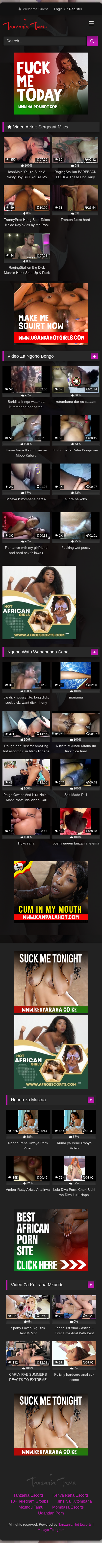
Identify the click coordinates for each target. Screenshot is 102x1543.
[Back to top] (86, 1528)
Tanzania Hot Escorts (75, 1524)
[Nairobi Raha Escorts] (51, 113)
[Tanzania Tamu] (41, 24)
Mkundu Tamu (31, 1507)
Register (75, 9)
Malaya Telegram (51, 1530)
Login (58, 9)
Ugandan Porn (51, 1513)
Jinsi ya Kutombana (74, 1501)
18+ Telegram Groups (29, 1501)
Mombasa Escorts (68, 1507)
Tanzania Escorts (28, 1495)
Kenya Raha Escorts (70, 1495)
